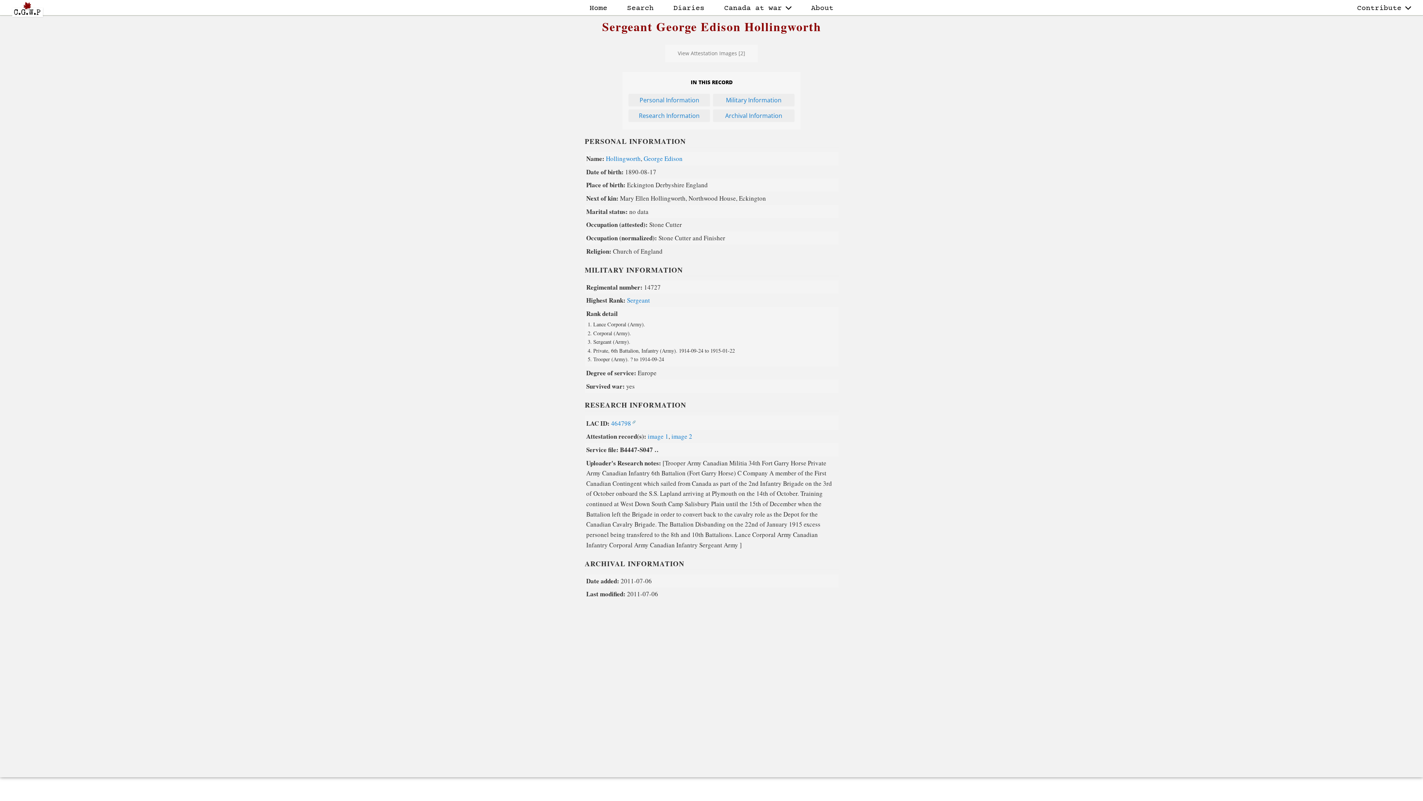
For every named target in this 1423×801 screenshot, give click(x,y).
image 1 (658, 436)
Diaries (688, 8)
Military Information (754, 100)
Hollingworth (623, 158)
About (822, 8)
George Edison (663, 158)
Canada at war (753, 8)
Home (598, 8)
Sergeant (638, 300)
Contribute (1379, 8)
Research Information (669, 116)
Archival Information (753, 116)
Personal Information (669, 100)
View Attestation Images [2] (711, 53)
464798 (621, 423)
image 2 (681, 436)
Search (640, 8)
